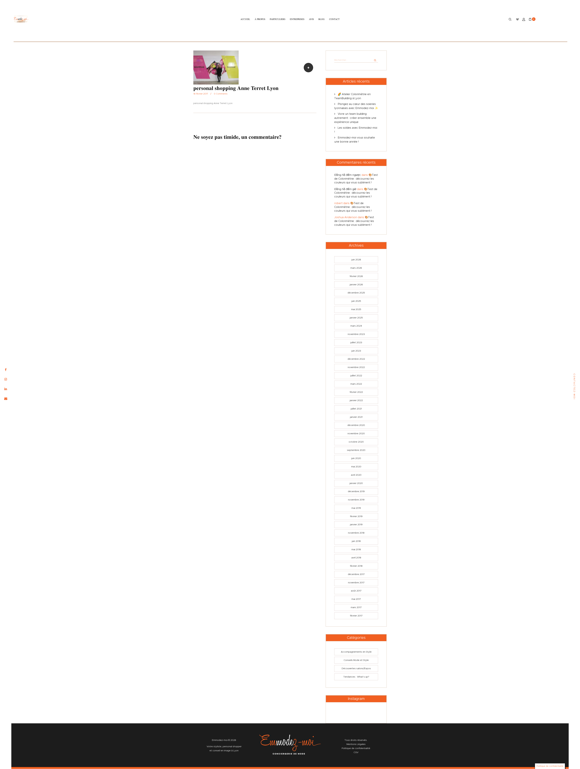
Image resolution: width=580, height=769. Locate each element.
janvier (356, 284)
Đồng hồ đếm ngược (347, 175)
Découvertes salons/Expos (356, 668)
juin (356, 260)
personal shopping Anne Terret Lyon (312, 67)
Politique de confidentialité (356, 748)
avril (356, 475)
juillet (356, 342)
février (356, 276)
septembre (356, 450)
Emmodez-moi (220, 740)
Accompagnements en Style (356, 652)
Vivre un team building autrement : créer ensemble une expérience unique (355, 118)
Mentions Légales (356, 744)
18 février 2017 (200, 94)
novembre (356, 334)
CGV (356, 752)
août (356, 591)
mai (356, 309)
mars (356, 268)
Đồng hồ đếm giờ (345, 189)
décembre (356, 293)
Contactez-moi (574, 387)
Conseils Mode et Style (356, 660)
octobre (356, 442)
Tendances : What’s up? (356, 677)
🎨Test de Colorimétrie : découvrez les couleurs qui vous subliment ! (356, 179)
